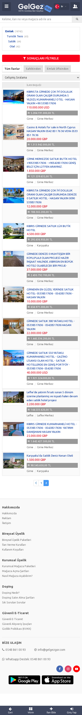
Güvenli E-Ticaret (12, 618)
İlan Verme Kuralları (14, 544)
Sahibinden (33, 68)
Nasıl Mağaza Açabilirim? (17, 575)
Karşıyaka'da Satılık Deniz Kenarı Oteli (50, 455)
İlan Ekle (51, 712)
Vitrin (31, 712)
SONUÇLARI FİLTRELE (43, 58)
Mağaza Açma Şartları (15, 570)
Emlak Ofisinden (58, 68)
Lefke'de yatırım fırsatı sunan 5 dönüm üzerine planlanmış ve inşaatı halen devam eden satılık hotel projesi (52, 396)
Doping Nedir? (11, 592)
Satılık (12, 41)
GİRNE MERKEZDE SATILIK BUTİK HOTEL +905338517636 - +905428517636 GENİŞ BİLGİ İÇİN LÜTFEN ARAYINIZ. (52, 162)
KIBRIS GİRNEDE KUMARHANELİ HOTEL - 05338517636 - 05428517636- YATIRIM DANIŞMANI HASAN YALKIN (52, 427)
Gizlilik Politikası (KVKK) (16, 628)
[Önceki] (36, 483)
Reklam (6, 518)
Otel (12, 46)
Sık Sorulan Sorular (14, 602)
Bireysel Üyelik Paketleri (16, 539)
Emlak (9, 31)
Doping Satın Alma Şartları (18, 597)
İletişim (6, 522)
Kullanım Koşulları (13, 549)
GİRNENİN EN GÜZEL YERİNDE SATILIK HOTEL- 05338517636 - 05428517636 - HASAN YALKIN (50, 293)
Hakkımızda (9, 513)
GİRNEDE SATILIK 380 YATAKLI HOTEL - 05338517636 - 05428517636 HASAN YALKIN (51, 324)
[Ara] (77, 19)
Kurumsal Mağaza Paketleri (19, 566)
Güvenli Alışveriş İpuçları (17, 623)
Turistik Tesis (15, 36)
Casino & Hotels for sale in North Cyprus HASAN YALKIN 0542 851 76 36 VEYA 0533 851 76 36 (52, 131)
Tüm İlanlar (12, 68)
